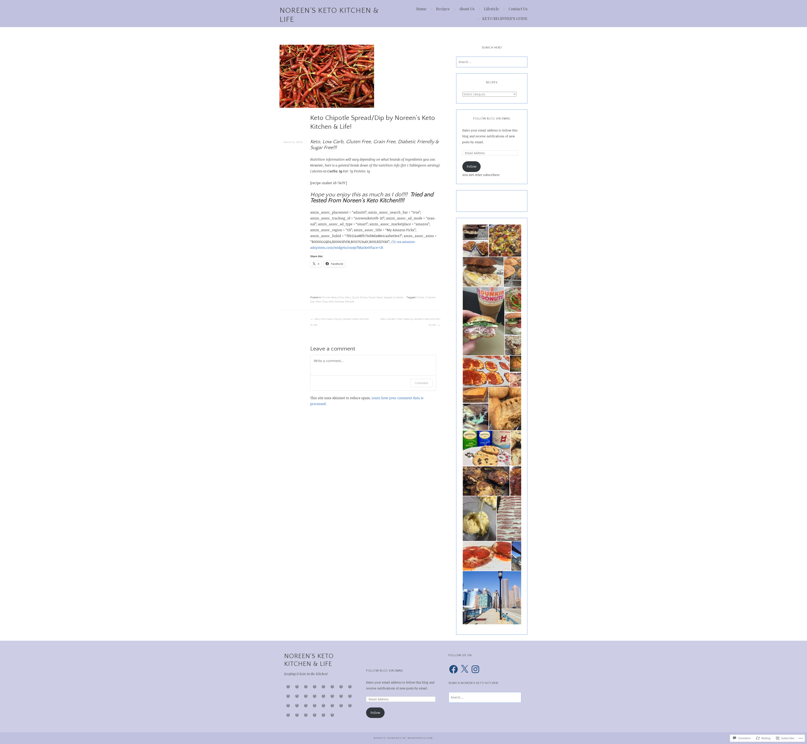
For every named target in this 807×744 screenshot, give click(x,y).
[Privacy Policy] (315, 715)
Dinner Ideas (329, 297)
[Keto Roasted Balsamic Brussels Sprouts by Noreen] (306, 687)
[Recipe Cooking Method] (341, 706)
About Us (467, 9)
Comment (421, 383)
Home (421, 9)
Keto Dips (321, 301)
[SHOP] (350, 696)
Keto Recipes (336, 301)
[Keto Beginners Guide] (288, 696)
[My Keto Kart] (288, 715)
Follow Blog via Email (491, 118)
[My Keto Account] (306, 715)
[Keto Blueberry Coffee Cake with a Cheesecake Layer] (323, 687)
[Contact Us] (315, 696)
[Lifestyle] (306, 696)
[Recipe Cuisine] (332, 706)
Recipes (443, 9)
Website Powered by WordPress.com (403, 738)
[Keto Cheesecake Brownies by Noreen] (297, 687)
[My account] (315, 706)
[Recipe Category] (323, 706)
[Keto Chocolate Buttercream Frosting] (341, 687)
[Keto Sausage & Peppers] (315, 687)
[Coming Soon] (297, 696)
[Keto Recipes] (332, 696)
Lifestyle (491, 9)
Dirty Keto (344, 297)
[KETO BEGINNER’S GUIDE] (297, 706)
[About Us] (350, 687)
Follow (471, 166)
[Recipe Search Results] (350, 706)
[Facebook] (453, 669)
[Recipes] (332, 687)
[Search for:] (491, 62)
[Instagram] (475, 669)
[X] (464, 669)
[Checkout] (297, 715)
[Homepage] (332, 715)
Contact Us (518, 9)
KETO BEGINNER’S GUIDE (504, 18)
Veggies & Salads (393, 297)
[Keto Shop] (288, 687)
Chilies (420, 297)
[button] (475, 232)
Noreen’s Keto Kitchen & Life (309, 660)
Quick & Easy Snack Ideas (367, 297)
